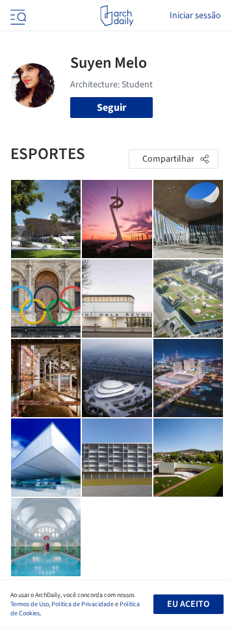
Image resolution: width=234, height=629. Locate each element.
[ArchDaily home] (116, 15)
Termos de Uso (29, 604)
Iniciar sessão (195, 15)
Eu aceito (188, 604)
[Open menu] (17, 16)
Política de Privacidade (82, 604)
